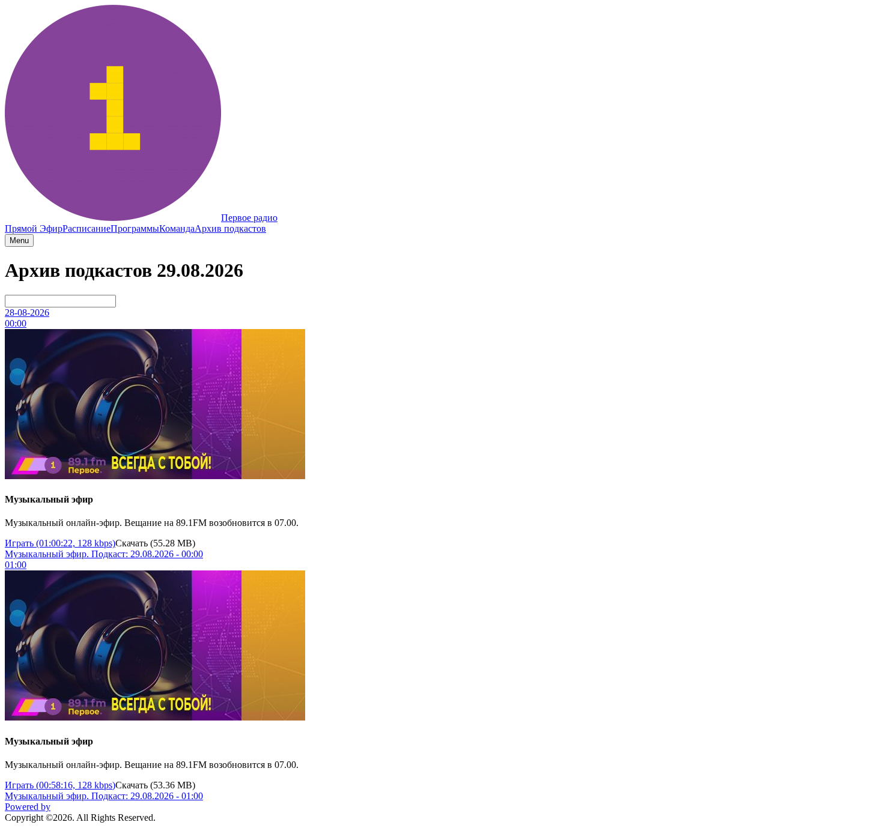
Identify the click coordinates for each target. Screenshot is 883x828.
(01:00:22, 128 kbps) (60, 543)
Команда (177, 228)
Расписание (86, 228)
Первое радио (249, 218)
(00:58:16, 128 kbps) (60, 785)
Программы (135, 228)
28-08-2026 (27, 312)
